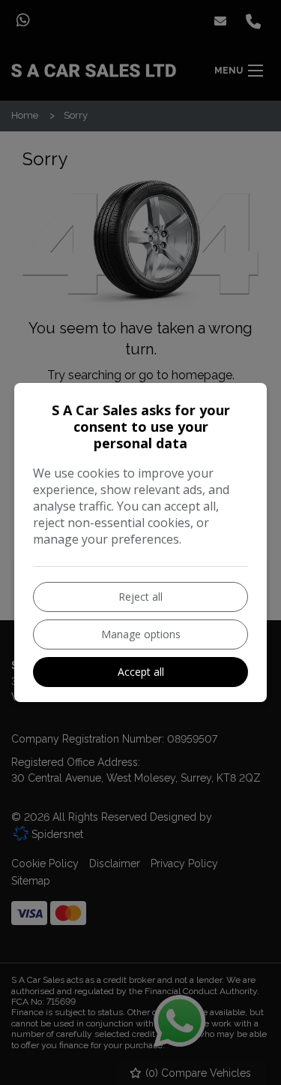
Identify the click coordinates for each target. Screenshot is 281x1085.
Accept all (141, 672)
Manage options (141, 634)
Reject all (140, 596)
